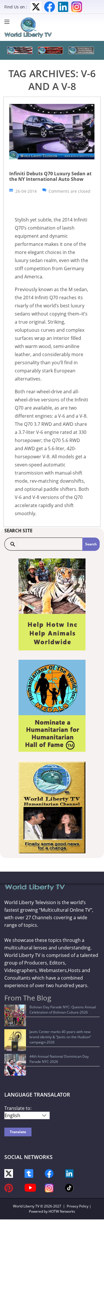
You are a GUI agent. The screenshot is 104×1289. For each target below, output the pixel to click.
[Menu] (8, 22)
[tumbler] (29, 1173)
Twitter (36, 6)
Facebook (49, 6)
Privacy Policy (77, 1206)
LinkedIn (63, 6)
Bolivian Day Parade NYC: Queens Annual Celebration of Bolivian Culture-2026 (62, 1010)
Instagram (76, 6)
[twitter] (8, 1173)
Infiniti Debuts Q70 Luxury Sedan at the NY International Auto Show (50, 176)
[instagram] (49, 1187)
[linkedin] (69, 1173)
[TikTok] (69, 1187)
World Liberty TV (26, 1206)
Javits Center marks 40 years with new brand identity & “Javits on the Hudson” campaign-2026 (60, 1037)
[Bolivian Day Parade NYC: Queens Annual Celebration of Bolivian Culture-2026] (15, 1015)
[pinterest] (8, 1187)
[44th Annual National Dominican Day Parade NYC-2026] (15, 1065)
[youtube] (30, 1187)
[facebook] (49, 1173)
